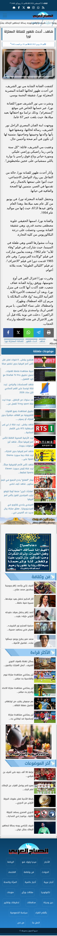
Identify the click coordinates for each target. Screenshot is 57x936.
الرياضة (10, 862)
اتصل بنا (36, 923)
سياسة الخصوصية (19, 913)
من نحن (20, 923)
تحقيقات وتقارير (11, 902)
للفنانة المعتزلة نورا (14, 341)
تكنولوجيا (45, 892)
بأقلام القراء (41, 913)
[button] (4, 553)
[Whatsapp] (38, 7)
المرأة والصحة (10, 882)
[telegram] (39, 332)
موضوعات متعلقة (43, 351)
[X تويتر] (23, 7)
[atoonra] (28, 520)
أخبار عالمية (30, 882)
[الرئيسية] (14, 7)
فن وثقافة (35, 23)
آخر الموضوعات (37, 763)
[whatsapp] (28, 332)
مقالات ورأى (27, 892)
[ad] (28, 570)
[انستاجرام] (33, 7)
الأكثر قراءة (40, 652)
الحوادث (45, 872)
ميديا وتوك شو (29, 862)
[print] (49, 332)
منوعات (10, 892)
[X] (18, 332)
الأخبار (47, 862)
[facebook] (8, 332)
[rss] (43, 7)
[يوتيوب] (28, 7)
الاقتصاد (12, 872)
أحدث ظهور (31, 341)
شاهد (42, 341)
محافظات (31, 902)
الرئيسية (48, 23)
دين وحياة (48, 902)
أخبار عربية (48, 882)
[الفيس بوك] (18, 7)
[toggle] (4, 15)
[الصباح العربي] (43, 15)
